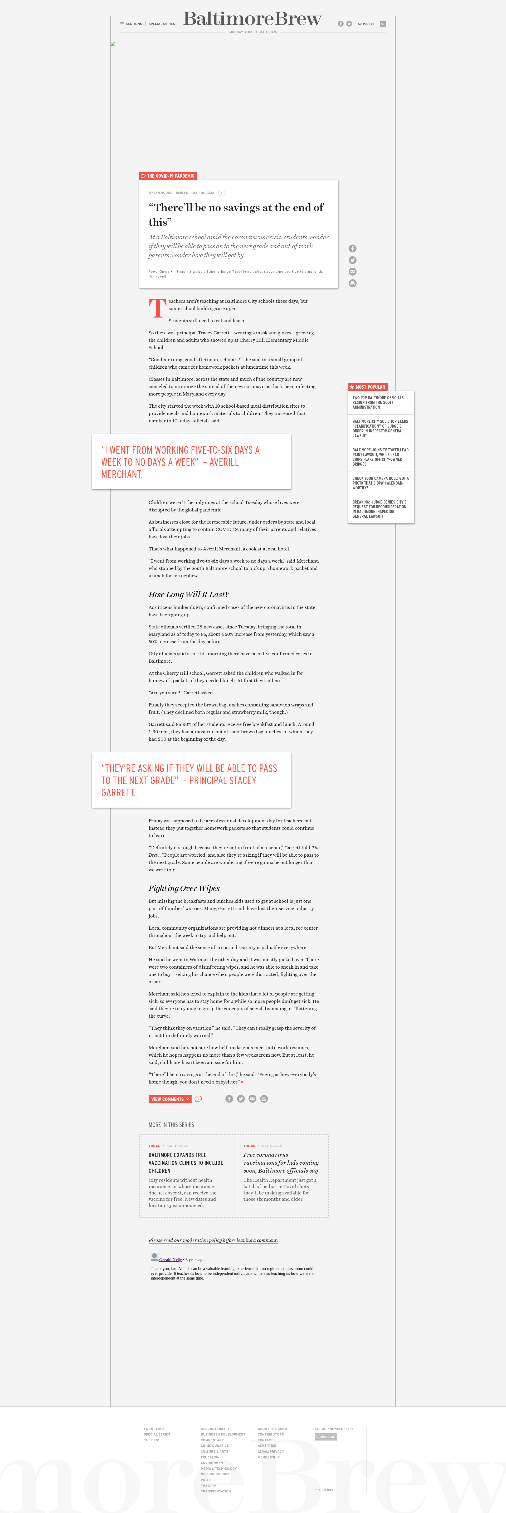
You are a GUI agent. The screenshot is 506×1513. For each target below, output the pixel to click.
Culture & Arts (214, 1451)
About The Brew (272, 1429)
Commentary (212, 1440)
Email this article (252, 1103)
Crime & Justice (215, 1445)
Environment (213, 1463)
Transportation (216, 1491)
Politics (208, 1480)
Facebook (341, 24)
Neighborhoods (215, 1474)
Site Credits (324, 1490)
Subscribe (325, 1437)
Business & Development (223, 1434)
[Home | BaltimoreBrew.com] (253, 18)
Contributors (271, 1434)
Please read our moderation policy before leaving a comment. (213, 1240)
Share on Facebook (229, 1103)
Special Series (157, 1434)
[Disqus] (234, 1316)
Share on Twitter (241, 1103)
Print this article (264, 1103)
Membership (269, 1457)
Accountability (215, 1429)
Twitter (349, 24)
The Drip (156, 1146)
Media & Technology (219, 1468)
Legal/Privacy (271, 1451)
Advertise (267, 1445)
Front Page (154, 1429)
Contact (265, 1440)
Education (210, 1457)
